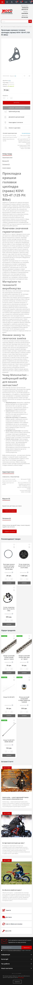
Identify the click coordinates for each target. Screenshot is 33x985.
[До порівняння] (14, 547)
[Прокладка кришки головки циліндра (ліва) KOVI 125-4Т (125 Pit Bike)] (8, 554)
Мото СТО (8, 931)
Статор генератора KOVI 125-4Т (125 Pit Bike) (9, 609)
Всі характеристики (26, 133)
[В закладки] (14, 545)
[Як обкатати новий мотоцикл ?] (16, 873)
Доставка (9, 917)
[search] (30, 21)
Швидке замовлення (16, 108)
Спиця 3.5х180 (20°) (8, 697)
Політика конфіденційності (14, 950)
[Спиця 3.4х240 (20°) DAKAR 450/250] (8, 730)
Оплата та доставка (14, 128)
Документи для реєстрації (16, 117)
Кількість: (5, 95)
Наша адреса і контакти (16, 122)
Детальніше (21, 977)
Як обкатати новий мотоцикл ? (12, 890)
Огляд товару (7, 154)
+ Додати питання (9, 531)
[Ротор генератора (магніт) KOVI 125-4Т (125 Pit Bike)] (24, 554)
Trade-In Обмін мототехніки (13, 924)
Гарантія (8, 910)
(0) (15, 76)
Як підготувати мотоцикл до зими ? (13, 843)
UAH (26, 2)
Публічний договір (14, 111)
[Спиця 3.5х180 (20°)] (8, 687)
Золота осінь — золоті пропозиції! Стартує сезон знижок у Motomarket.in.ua (15, 798)
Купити (16, 103)
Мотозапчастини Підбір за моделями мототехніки (16, 26)
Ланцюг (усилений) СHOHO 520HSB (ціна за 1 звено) (8, 657)
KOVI (9, 80)
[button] (11, 2)
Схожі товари (6, 168)
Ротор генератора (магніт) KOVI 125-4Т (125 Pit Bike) (24, 566)
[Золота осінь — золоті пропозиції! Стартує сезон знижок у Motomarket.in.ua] (16, 780)
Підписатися (27, 947)
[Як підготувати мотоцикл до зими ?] (16, 826)
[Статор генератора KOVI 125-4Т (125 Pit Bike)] (8, 597)
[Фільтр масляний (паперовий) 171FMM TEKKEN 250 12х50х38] (24, 687)
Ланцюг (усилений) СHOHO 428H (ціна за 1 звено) (24, 657)
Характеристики (7, 157)
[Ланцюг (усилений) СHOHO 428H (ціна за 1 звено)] (24, 645)
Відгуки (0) (5, 161)
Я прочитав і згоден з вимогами (16, 950)
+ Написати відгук (9, 511)
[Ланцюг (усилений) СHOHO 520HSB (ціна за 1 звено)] (8, 645)
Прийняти (17, 981)
